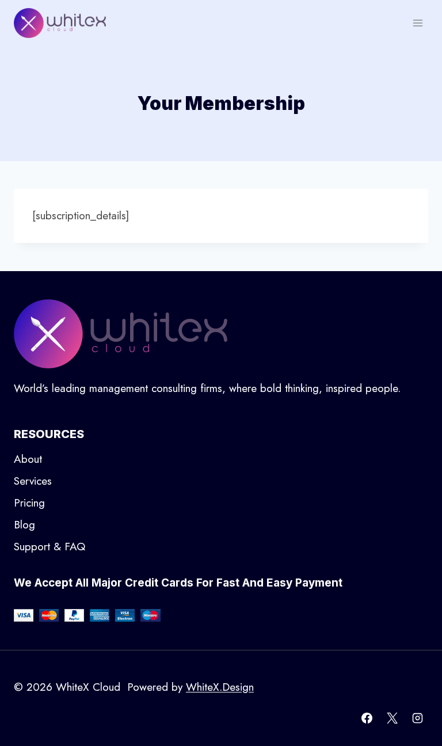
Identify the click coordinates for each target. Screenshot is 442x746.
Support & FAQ (49, 546)
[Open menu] (417, 23)
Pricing (29, 503)
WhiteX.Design (220, 687)
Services (33, 481)
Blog (24, 524)
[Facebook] (367, 718)
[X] (392, 718)
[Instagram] (417, 718)
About (28, 459)
